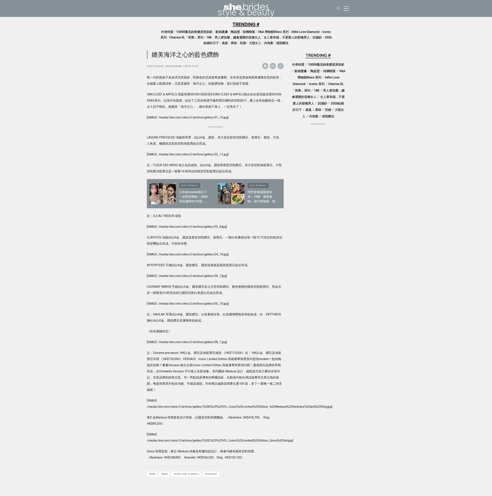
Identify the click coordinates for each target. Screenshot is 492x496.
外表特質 (167, 32)
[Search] (338, 8)
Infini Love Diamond (305, 32)
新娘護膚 (221, 32)
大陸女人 (255, 43)
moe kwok (176, 66)
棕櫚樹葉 (249, 32)
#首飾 (152, 474)
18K (209, 37)
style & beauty (246, 12)
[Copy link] (281, 66)
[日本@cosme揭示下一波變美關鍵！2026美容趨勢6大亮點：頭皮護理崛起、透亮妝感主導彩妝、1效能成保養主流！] (163, 193)
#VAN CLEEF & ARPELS (186, 474)
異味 (234, 43)
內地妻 (268, 43)
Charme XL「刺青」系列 (187, 37)
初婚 (243, 43)
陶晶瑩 (235, 32)
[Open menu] (346, 8)
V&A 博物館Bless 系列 (273, 32)
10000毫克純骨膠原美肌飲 (194, 32)
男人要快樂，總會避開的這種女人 (238, 37)
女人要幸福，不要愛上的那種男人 (287, 37)
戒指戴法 (282, 43)
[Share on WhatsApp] (273, 66)
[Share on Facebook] (265, 66)
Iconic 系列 (317, 84)
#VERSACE (211, 474)
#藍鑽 (164, 474)
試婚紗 (317, 37)
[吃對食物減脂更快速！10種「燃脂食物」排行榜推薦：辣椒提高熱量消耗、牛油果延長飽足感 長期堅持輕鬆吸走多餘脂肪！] (231, 193)
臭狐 (225, 43)
